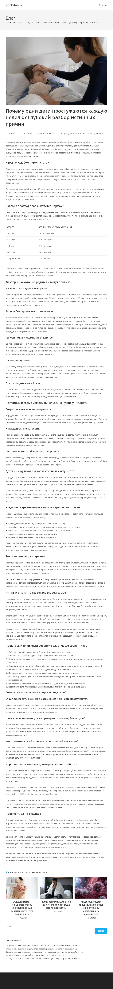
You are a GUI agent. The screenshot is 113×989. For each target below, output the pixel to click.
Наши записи (45, 133)
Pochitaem (14, 5)
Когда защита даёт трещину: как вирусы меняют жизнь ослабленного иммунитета (91, 908)
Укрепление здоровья (91, 133)
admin (12, 133)
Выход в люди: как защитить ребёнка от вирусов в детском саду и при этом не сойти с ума (44, 952)
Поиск (8, 926)
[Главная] (6, 22)
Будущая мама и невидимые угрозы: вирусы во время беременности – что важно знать (22, 908)
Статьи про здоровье (66, 133)
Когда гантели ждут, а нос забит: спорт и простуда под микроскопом (56, 904)
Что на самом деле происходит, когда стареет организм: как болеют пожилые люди (42, 949)
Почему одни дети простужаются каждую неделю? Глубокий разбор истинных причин (61, 22)
